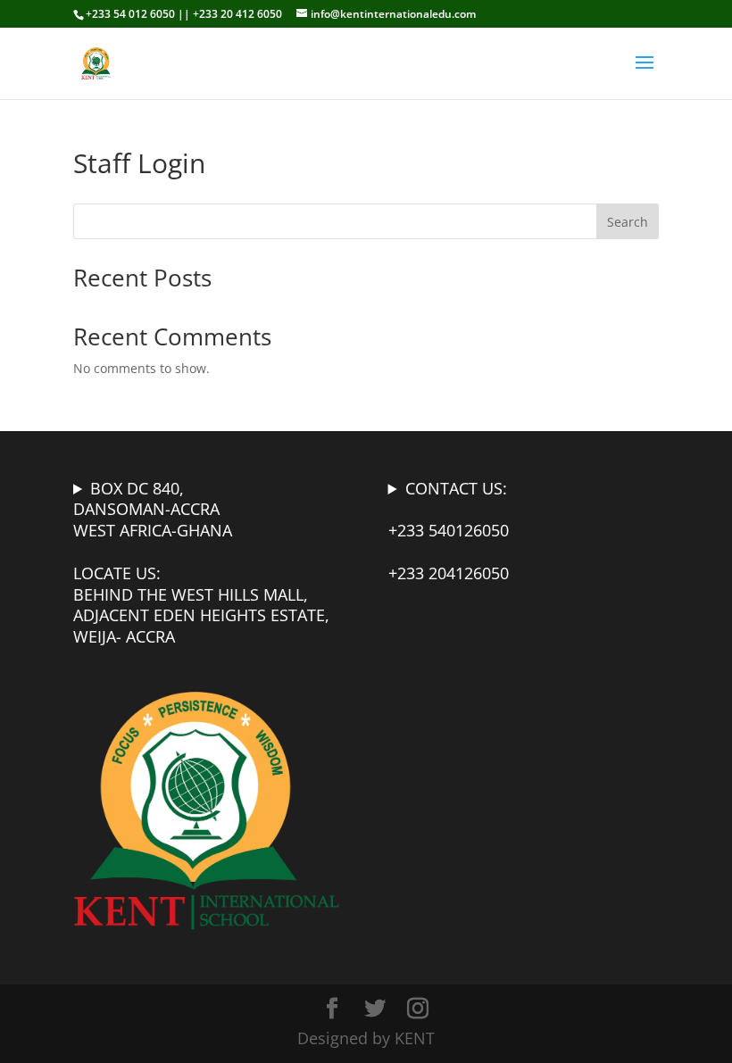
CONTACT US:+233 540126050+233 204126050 (448, 531)
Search (627, 221)
